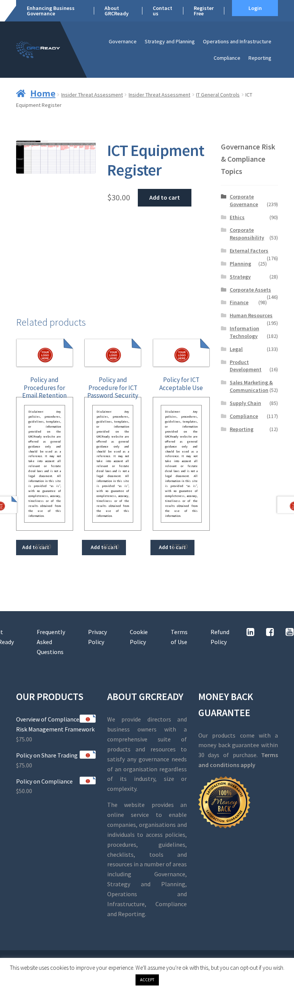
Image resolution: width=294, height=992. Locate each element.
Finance (239, 302)
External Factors (249, 250)
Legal (236, 349)
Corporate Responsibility (247, 233)
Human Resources (251, 315)
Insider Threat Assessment (92, 94)
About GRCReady (117, 11)
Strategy (240, 276)
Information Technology (244, 332)
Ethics (237, 217)
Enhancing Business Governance (51, 11)
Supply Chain (245, 403)
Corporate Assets (250, 289)
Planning (240, 263)
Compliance (227, 57)
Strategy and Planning (170, 41)
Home (43, 93)
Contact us (162, 11)
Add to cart (164, 197)
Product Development (245, 366)
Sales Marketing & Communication (251, 386)
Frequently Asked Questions (51, 642)
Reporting (259, 57)
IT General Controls (218, 94)
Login (255, 8)
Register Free (204, 11)
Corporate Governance (244, 200)
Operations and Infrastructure (237, 41)
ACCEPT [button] (147, 979)
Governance (123, 41)
